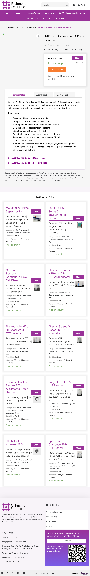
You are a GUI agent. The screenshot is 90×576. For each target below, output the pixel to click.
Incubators (69, 295)
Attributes (41, 94)
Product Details (18, 94)
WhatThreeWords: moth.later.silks (15, 553)
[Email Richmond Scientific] (74, 5)
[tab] (20, 94)
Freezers (61, 401)
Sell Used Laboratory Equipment (72, 13)
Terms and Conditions (54, 512)
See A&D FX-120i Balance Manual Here (26, 158)
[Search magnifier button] (67, 5)
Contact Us (59, 18)
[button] (57, 69)
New (7, 13)
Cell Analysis (20, 230)
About (45, 18)
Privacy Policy (51, 521)
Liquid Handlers (12, 410)
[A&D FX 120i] (21, 47)
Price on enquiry (13, 245)
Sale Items (49, 13)
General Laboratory (65, 239)
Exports (49, 526)
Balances (19, 27)
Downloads (62, 94)
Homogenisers (11, 298)
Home (6, 27)
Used (18, 13)
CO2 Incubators (64, 292)
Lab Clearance (32, 18)
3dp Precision (30, 27)
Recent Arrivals (33, 13)
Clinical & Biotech (21, 233)
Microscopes (19, 462)
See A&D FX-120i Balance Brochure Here (27, 163)
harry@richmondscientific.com (14, 542)
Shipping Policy (51, 517)
